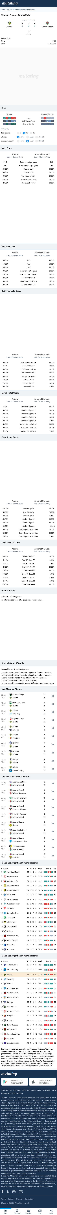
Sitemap (19, 1199)
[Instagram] (16, 1191)
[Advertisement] (28, 76)
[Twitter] (10, 1191)
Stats (5, 1213)
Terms (3, 1199)
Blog (40, 1213)
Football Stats (6, 9)
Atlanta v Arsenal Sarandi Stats (23, 9)
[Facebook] (4, 1191)
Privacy (11, 1199)
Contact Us (29, 1199)
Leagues (28, 1213)
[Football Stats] (10, 3)
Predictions (17, 1213)
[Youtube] (22, 1191)
